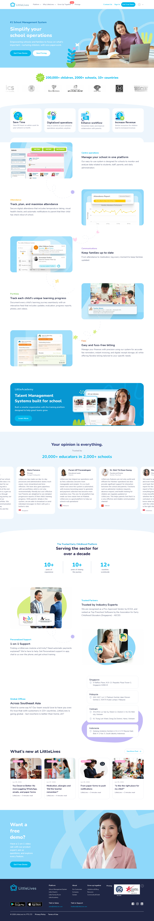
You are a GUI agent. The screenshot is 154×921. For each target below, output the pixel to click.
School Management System (58, 889)
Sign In (117, 4)
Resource (90, 892)
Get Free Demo (128, 4)
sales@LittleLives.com (56, 906)
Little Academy (53, 897)
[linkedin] (142, 905)
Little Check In (53, 892)
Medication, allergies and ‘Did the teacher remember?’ (59, 788)
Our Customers (77, 889)
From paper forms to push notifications (93, 787)
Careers (74, 895)
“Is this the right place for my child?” (127, 787)
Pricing (109, 886)
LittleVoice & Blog (93, 889)
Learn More (23, 418)
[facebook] (133, 905)
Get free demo (20, 864)
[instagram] (137, 905)
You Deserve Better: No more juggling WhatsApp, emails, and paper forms (25, 788)
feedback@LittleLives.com (79, 906)
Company (75, 892)
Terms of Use (53, 914)
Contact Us (107, 4)
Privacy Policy (40, 914)
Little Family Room (55, 895)
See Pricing (41, 53)
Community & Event (93, 895)
